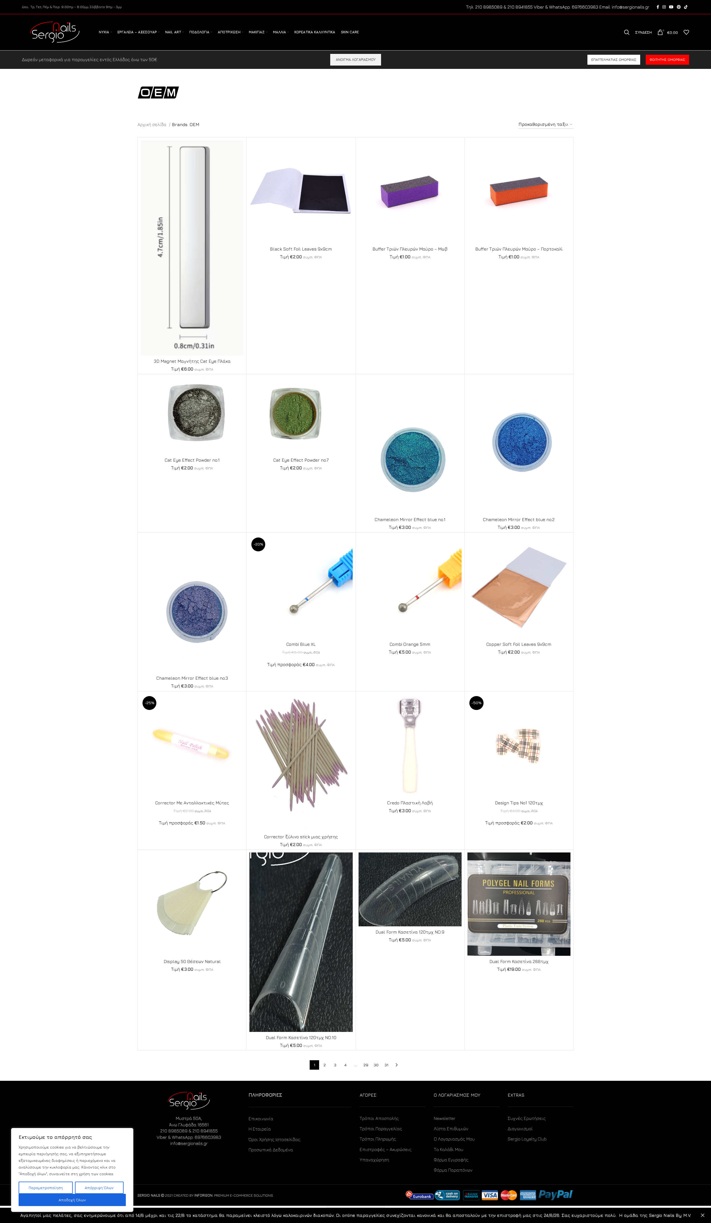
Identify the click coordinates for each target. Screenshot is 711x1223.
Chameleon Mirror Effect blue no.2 (519, 519)
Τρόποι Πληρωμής (378, 1138)
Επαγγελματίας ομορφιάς (613, 59)
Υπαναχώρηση (374, 1159)
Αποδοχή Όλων (72, 1199)
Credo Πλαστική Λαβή (410, 802)
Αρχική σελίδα (152, 124)
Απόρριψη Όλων (99, 1187)
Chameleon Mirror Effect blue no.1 (410, 519)
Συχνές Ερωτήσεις (527, 1118)
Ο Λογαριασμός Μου (454, 1138)
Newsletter (444, 1118)
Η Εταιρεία (260, 1128)
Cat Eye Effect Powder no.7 (301, 459)
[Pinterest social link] (678, 7)
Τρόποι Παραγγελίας (381, 1128)
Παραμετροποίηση (46, 1187)
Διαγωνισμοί (520, 1128)
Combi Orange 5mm (410, 644)
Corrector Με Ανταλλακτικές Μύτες (192, 802)
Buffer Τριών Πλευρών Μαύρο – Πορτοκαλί (519, 248)
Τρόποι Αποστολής (379, 1118)
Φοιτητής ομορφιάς (667, 59)
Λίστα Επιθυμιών (451, 1128)
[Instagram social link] (664, 7)
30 (376, 1064)
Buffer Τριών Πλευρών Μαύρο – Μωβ (409, 248)
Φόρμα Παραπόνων (453, 1169)
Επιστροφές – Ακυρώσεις (386, 1149)
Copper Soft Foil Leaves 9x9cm (518, 644)
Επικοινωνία (261, 1118)
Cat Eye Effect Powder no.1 (192, 459)
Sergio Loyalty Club (527, 1138)
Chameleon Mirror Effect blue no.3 (192, 678)
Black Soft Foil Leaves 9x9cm (301, 248)
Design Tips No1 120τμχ (519, 802)
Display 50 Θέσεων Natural (192, 961)
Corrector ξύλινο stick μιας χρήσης (301, 836)
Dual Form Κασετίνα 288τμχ (519, 961)
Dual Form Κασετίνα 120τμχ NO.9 (409, 931)
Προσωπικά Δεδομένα (271, 1149)
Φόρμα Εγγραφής (451, 1159)
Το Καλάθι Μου (448, 1149)
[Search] (626, 32)
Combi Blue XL (301, 644)
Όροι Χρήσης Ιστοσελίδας (275, 1139)
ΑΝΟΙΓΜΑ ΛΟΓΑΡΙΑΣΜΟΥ (355, 59)
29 (366, 1064)
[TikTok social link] (685, 7)
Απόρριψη (702, 1215)
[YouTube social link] (671, 7)
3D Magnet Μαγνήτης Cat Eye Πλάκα (192, 361)
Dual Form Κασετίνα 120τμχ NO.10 (301, 1037)
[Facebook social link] (658, 7)
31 (386, 1064)
